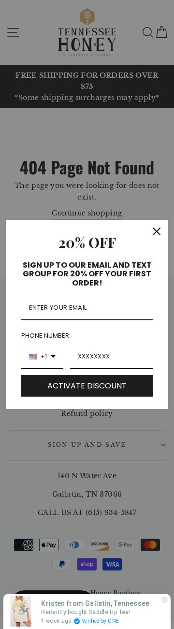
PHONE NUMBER (45, 335)
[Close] (156, 231)
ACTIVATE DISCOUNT (87, 385)
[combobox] (42, 357)
